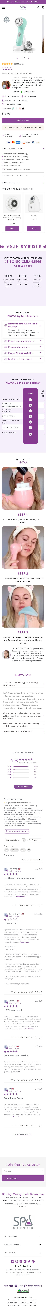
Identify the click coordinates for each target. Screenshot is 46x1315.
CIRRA (33, 216)
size (6, 850)
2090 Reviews (19, 64)
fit (29, 850)
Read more (20, 897)
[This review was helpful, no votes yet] (35, 905)
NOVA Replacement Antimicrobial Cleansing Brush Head (12, 218)
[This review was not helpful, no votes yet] (39, 905)
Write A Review (23, 787)
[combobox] (32, 860)
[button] (3, 7)
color (23, 850)
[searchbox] (13, 840)
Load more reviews (23, 1134)
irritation (14, 850)
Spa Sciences (26, 1297)
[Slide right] (29, 58)
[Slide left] (17, 57)
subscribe (10, 1178)
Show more (9, 855)
